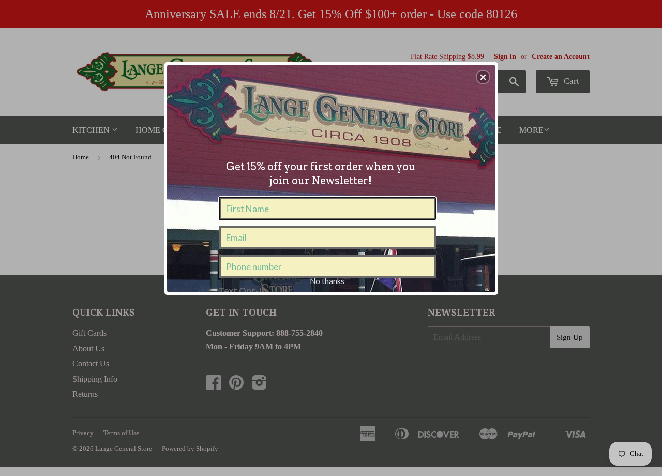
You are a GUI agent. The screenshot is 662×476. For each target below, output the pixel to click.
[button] (483, 77)
